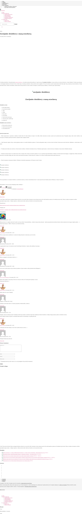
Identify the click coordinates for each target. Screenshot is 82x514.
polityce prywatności (63, 484)
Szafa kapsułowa (7, 15)
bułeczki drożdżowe (18, 82)
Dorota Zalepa (2, 196)
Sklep (3, 1)
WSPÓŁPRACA (5, 3)
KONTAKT (4, 4)
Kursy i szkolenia (5, 5)
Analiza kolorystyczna (8, 14)
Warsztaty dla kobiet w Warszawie (10, 6)
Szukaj (16, 24)
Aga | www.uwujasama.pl (4, 277)
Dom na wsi (6, 20)
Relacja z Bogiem (7, 21)
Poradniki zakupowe (8, 18)
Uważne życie (4, 19)
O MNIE (3, 2)
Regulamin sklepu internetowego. (31, 486)
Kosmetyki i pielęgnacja (8, 17)
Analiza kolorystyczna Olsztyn (26, 483)
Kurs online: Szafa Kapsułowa (9, 7)
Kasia (1, 219)
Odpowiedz (2, 225)
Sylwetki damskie (7, 16)
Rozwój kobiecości (5, 13)
